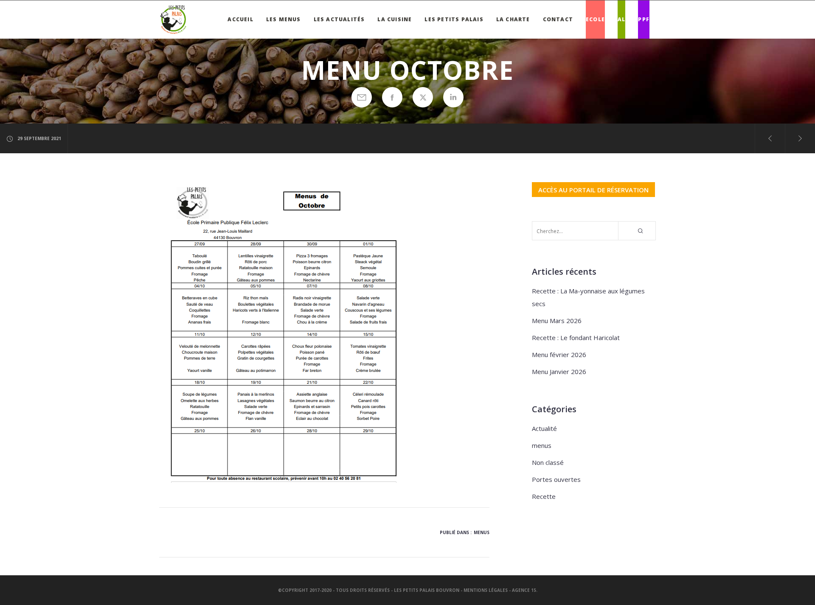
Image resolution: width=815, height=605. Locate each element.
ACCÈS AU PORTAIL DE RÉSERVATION (593, 189)
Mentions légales (486, 590)
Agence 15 (524, 590)
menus (481, 532)
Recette (544, 496)
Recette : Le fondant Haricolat (576, 337)
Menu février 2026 (559, 354)
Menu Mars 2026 (557, 320)
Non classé (548, 462)
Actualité (544, 428)
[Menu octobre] (361, 97)
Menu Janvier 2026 (559, 371)
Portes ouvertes (556, 479)
